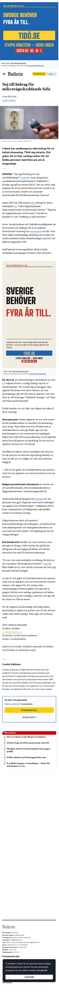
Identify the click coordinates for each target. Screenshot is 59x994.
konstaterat (36, 231)
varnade (47, 563)
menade (39, 498)
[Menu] (4, 74)
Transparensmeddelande (35, 66)
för (15, 206)
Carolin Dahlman (9, 100)
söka (32, 202)
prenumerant (27, 704)
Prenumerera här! (11, 956)
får (48, 379)
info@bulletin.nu (16, 940)
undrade (25, 177)
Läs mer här (42, 970)
